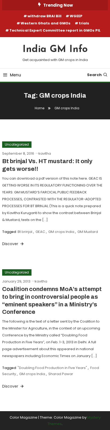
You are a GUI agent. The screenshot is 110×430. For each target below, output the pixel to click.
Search (94, 74)
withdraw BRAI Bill (44, 16)
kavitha (44, 153)
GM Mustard (87, 231)
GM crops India (61, 231)
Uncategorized (17, 144)
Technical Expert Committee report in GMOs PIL (55, 30)
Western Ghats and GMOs (45, 23)
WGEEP (76, 16)
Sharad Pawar (60, 373)
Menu (15, 75)
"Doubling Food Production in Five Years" (52, 367)
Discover (10, 243)
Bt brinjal (25, 231)
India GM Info (55, 49)
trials (84, 23)
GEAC (40, 231)
